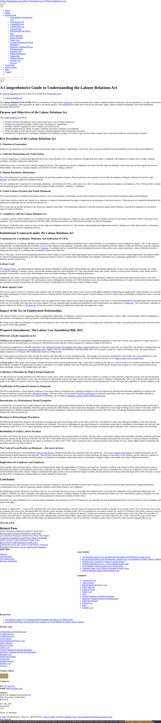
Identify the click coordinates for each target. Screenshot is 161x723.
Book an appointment (8, 561)
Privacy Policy (145, 722)
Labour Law (15, 56)
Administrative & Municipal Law (13, 632)
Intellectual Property (18, 54)
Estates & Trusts (16, 38)
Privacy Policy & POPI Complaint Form (60, 717)
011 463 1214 (9, 686)
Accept (128, 722)
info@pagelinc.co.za (14, 688)
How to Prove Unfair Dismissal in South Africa (19, 542)
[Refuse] (153, 722)
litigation (3, 180)
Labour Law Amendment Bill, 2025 (31, 349)
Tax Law (13, 63)
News (84, 605)
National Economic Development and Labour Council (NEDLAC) (72, 347)
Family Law (15, 40)
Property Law (15, 60)
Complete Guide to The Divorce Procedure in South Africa (105, 568)
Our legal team (6, 556)
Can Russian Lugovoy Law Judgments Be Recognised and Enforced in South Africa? (116, 557)
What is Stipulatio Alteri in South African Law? (101, 571)
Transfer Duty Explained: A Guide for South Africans (103, 561)
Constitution (12, 105)
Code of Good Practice (86, 393)
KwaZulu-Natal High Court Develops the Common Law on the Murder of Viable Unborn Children (121, 559)
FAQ (84, 594)
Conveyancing (16, 29)
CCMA (64, 133)
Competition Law (17, 24)
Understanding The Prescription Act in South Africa (102, 566)
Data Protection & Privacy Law (94, 585)
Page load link (5, 719)
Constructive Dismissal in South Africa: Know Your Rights (23, 538)
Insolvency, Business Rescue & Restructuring (21, 48)
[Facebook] (1, 676)
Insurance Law (16, 51)
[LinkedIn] (7, 676)
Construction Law (17, 26)
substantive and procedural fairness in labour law (86, 396)
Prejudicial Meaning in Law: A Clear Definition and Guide (105, 564)
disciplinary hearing (40, 393)
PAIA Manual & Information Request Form (95, 717)
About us (3, 554)
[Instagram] (4, 676)
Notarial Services (17, 58)
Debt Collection (16, 36)
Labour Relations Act (12, 118)
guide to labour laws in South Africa (129, 358)
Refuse (135, 722)
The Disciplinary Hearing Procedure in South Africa (20, 533)
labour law (68, 102)
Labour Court (9, 269)
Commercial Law (17, 22)
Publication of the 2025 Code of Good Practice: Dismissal (23, 547)
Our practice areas (7, 559)
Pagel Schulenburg (10, 94)
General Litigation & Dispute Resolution (98, 596)
